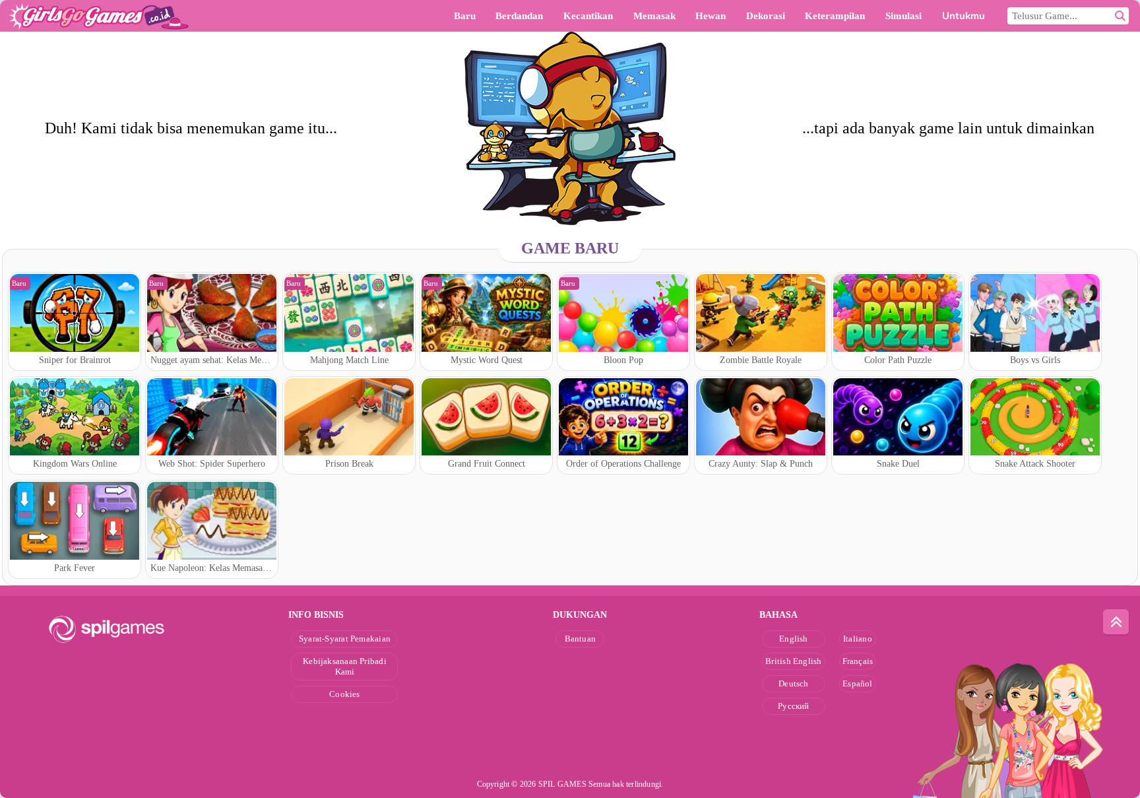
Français (857, 661)
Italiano (857, 639)
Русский (793, 706)
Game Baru (570, 248)
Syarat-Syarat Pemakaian (345, 639)
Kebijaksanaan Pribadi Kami (345, 666)
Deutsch (793, 683)
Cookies (344, 694)
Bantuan (580, 639)
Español (857, 683)
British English (793, 661)
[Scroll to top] (1116, 622)
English (793, 639)
